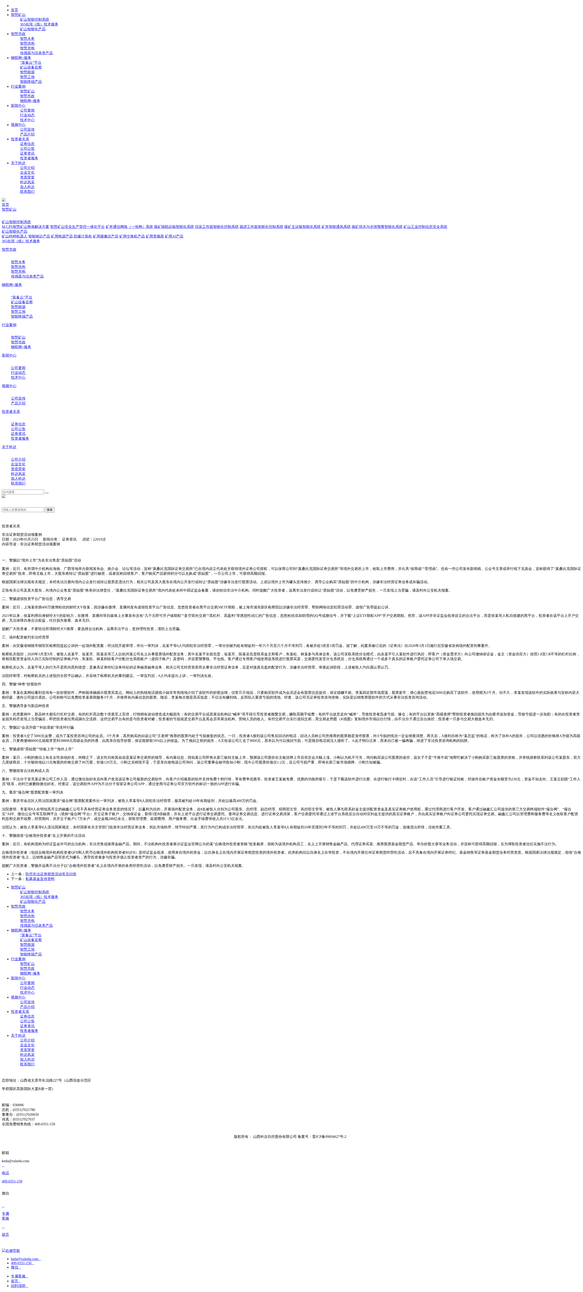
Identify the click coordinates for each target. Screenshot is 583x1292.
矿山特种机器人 (14, 236)
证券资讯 (27, 153)
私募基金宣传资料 (40, 879)
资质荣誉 (27, 177)
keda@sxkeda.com (26, 1259)
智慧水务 (27, 39)
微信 (16, 1267)
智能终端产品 (31, 82)
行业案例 (9, 325)
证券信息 (27, 144)
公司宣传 (27, 129)
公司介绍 (27, 168)
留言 (16, 1281)
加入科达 (27, 187)
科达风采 (27, 182)
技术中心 (27, 120)
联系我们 (27, 192)
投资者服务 (29, 158)
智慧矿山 (27, 91)
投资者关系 (11, 412)
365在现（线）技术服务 (39, 24)
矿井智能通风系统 (336, 227)
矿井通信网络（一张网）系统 (129, 227)
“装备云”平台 (30, 62)
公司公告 (27, 149)
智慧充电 (27, 48)
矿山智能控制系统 (34, 19)
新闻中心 (9, 355)
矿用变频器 (155, 236)
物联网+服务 (30, 101)
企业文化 (27, 172)
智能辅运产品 (39, 236)
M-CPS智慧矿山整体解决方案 (25, 227)
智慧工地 (27, 77)
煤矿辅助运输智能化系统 (174, 227)
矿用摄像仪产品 (105, 236)
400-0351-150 (22, 1263)
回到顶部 (19, 1286)
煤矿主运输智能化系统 (302, 227)
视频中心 (9, 386)
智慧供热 (27, 43)
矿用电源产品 (62, 236)
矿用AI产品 (174, 236)
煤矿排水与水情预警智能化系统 (377, 227)
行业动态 (27, 115)
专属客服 (19, 1276)
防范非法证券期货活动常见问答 (51, 874)
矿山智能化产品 (33, 29)
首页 (5, 205)
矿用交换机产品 (132, 236)
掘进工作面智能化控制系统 (261, 227)
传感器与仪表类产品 (36, 53)
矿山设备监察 (31, 67)
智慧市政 (27, 96)
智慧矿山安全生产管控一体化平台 (77, 227)
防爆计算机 (83, 236)
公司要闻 (27, 110)
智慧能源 (27, 72)
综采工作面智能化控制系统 (217, 227)
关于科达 (9, 447)
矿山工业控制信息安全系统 (425, 227)
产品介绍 (27, 134)
